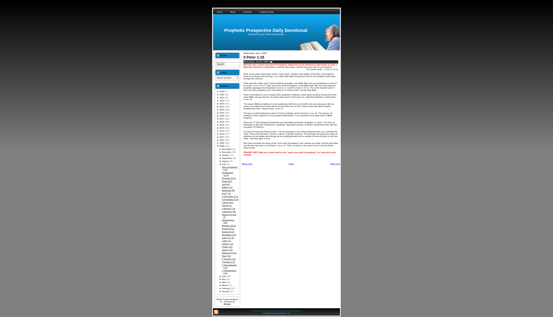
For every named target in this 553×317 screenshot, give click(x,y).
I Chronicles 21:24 (230, 199)
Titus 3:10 (226, 256)
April (224, 282)
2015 (221, 125)
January (225, 291)
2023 (221, 100)
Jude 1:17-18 (228, 238)
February (226, 288)
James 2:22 (227, 250)
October (225, 155)
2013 (221, 131)
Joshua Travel (258, 311)
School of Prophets (275, 311)
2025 (221, 94)
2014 (221, 128)
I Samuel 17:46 (229, 211)
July (224, 164)
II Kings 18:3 (227, 202)
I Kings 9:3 (227, 205)
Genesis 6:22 (228, 232)
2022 (221, 103)
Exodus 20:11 (228, 229)
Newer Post (247, 164)
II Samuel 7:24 (228, 208)
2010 (221, 140)
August (225, 161)
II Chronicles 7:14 (230, 196)
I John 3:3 (226, 241)
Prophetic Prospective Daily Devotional (265, 30)
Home (291, 164)
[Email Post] (271, 62)
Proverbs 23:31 (229, 178)
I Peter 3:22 (227, 247)
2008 (221, 146)
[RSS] (216, 312)
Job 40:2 (226, 184)
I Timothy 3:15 (228, 262)
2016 (221, 122)
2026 (221, 91)
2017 (221, 119)
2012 (221, 134)
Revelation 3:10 (229, 235)
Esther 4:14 (227, 187)
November (226, 152)
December (226, 149)
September (227, 158)
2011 (221, 137)
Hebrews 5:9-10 (229, 253)
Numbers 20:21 (229, 226)
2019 (221, 113)
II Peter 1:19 (227, 244)
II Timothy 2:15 (228, 259)
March (225, 285)
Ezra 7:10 (226, 193)
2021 (221, 107)
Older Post (335, 164)
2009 (221, 143)
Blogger (227, 304)
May (224, 279)
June (224, 276)
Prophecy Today (293, 311)
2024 (221, 97)
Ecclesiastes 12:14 (227, 174)
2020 (221, 110)
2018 (221, 116)
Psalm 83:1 (227, 181)
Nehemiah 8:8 (228, 190)
